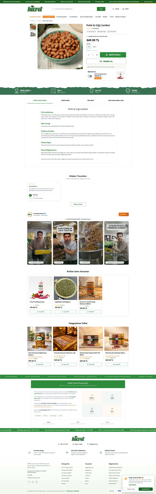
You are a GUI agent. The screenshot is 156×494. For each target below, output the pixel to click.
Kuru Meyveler (73, 16)
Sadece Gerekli (131, 489)
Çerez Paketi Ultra (85, 262)
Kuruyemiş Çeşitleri (62, 16)
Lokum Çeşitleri (65, 478)
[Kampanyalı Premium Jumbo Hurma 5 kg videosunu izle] (116, 243)
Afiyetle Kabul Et (146, 489)
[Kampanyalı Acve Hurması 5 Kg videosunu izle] (39, 243)
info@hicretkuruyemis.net (33, 477)
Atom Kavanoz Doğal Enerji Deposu (37, 354)
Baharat (105, 16)
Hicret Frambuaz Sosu (100, 74)
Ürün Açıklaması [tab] (40, 100)
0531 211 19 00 (64, 444)
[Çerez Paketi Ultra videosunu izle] (91, 243)
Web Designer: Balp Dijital (72, 491)
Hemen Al (108, 61)
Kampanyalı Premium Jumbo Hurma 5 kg (115, 262)
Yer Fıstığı (39, 20)
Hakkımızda (88, 473)
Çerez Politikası (112, 483)
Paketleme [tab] (65, 100)
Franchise (87, 475)
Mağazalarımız (93, 444)
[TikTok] (36, 481)
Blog (86, 483)
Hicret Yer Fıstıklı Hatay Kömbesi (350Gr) (87, 303)
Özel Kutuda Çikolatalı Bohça (115, 353)
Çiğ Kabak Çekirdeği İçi (63, 302)
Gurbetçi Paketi (60, 262)
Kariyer (87, 478)
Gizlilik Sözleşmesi (113, 478)
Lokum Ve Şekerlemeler (86, 16)
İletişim (87, 481)
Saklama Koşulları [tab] (116, 100)
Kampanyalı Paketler (35, 16)
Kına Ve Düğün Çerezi (49, 16)
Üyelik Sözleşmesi (113, 481)
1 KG (89, 46)
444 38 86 (29, 475)
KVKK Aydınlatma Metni (115, 470)
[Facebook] (28, 481)
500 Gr (94, 46)
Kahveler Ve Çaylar (120, 16)
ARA (101, 9)
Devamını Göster (78, 204)
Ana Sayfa (32, 20)
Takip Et (125, 214)
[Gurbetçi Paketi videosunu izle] (65, 243)
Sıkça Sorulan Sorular (114, 473)
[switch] (90, 76)
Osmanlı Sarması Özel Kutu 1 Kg (64, 353)
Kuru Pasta (98, 16)
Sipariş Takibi (78, 444)
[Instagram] (32, 481)
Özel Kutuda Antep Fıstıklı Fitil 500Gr (90, 354)
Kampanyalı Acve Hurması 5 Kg (37, 262)
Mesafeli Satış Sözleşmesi (115, 467)
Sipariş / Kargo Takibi (114, 475)
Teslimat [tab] (90, 100)
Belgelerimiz (88, 470)
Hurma (111, 16)
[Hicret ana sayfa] (34, 9)
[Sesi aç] (49, 225)
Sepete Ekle (114, 55)
